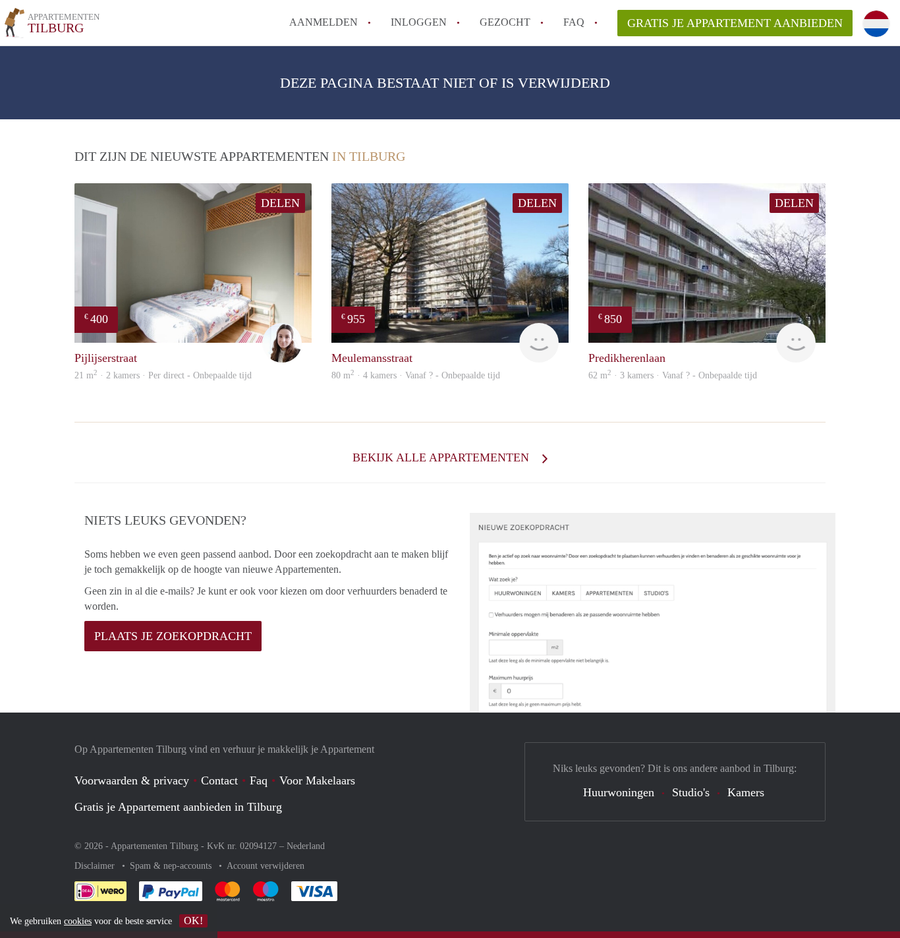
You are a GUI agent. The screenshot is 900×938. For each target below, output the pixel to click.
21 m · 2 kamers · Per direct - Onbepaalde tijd (163, 375)
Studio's (691, 792)
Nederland (306, 846)
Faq (258, 780)
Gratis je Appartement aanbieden (735, 23)
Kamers (745, 792)
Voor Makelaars (317, 780)
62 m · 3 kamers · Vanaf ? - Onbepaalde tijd (672, 375)
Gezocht (505, 22)
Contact (219, 780)
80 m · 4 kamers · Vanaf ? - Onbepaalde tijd (415, 375)
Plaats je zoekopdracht (173, 636)
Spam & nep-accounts (172, 866)
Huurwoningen (618, 792)
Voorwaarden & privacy (131, 780)
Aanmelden (323, 22)
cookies (78, 921)
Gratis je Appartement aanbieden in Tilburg (178, 806)
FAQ (573, 22)
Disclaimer (95, 866)
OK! (193, 920)
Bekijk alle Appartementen (442, 457)
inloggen (419, 22)
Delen (280, 203)
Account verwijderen (265, 866)
